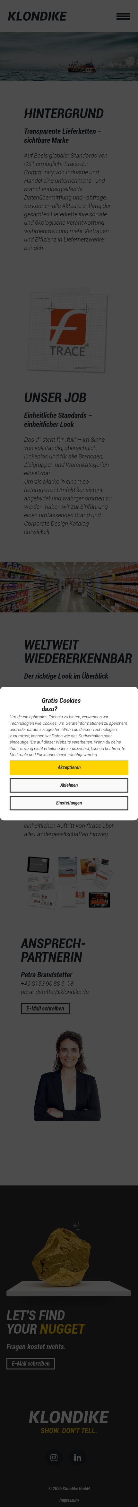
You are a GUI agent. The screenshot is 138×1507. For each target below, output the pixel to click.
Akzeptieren (69, 767)
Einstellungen (69, 803)
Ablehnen (69, 785)
